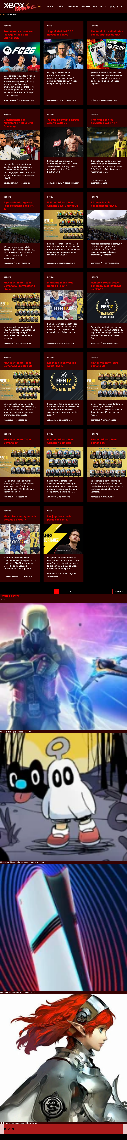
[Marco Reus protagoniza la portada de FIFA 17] (20, 539)
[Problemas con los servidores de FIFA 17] (107, 142)
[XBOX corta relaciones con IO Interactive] (63, 1058)
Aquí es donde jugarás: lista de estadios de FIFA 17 (18, 205)
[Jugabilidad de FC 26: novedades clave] (63, 54)
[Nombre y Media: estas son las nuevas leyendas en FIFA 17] (107, 308)
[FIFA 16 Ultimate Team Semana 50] (107, 385)
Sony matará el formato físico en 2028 (17, 992)
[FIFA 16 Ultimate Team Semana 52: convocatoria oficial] (20, 308)
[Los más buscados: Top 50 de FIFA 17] (63, 385)
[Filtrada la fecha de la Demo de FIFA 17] (63, 305)
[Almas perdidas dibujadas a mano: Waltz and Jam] (63, 797)
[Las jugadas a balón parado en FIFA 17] (63, 539)
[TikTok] (118, 6)
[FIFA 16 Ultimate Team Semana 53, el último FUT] (63, 225)
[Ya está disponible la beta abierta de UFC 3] (63, 142)
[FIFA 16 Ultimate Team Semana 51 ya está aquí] (20, 385)
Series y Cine (72, 6)
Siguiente (119, 591)
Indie (95, 6)
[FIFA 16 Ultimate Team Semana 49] (20, 462)
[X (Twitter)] (110, 6)
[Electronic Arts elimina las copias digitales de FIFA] (107, 54)
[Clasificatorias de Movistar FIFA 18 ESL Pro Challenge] (20, 145)
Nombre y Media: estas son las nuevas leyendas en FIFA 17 (106, 286)
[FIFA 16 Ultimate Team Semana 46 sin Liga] (63, 462)
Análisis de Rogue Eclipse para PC (15, 732)
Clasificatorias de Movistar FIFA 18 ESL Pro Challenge (18, 123)
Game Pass (85, 6)
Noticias (50, 6)
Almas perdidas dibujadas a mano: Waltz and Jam (22, 862)
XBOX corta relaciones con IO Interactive (18, 1123)
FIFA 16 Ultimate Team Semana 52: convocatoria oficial (19, 286)
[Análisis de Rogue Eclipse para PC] (63, 666)
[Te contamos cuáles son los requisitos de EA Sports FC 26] (20, 57)
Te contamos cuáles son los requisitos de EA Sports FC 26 (18, 34)
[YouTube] (114, 6)
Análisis (60, 6)
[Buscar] (122, 6)
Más (101, 6)
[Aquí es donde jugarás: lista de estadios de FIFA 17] (20, 228)
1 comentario (52, 576)
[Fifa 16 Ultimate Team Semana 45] (107, 462)
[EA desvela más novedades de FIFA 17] (107, 225)
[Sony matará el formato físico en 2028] (63, 927)
